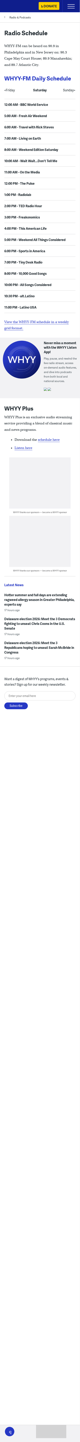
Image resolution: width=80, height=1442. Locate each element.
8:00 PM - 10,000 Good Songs (25, 273)
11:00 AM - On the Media (22, 172)
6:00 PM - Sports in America (24, 251)
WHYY (15, 6)
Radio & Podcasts (20, 17)
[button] (9, 1431)
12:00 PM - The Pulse (19, 183)
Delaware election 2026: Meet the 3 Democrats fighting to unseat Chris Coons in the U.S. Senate (39, 623)
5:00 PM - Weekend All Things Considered (34, 239)
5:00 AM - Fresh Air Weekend (25, 115)
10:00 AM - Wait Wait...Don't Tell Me (30, 160)
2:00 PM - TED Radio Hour (23, 206)
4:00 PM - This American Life (25, 228)
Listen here (23, 448)
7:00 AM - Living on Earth (22, 138)
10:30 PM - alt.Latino (19, 296)
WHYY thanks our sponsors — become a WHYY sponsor (40, 512)
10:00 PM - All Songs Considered (27, 284)
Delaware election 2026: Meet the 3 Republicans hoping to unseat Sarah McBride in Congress (39, 647)
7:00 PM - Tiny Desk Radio (23, 262)
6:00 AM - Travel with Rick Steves (29, 127)
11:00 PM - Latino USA (20, 307)
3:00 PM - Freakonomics (22, 217)
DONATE (50, 6)
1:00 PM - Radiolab (17, 194)
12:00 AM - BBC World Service (26, 104)
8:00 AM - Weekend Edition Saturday (31, 149)
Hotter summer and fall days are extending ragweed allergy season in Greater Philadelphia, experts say (39, 600)
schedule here (49, 440)
